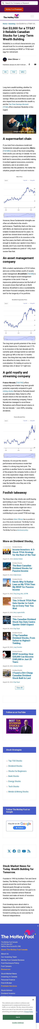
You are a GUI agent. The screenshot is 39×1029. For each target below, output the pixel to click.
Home (5, 24)
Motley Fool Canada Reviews (12, 960)
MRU (22, 72)
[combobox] (19, 3)
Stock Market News (9, 973)
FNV (13, 72)
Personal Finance (8, 980)
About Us (5, 954)
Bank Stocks (13, 776)
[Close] (33, 999)
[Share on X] (32, 64)
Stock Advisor (6, 990)
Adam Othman (13, 59)
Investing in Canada (9, 977)
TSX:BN (30, 274)
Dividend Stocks (15, 766)
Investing (12, 24)
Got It (18, 1017)
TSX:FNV (19, 383)
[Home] (1, 926)
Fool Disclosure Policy (10, 963)
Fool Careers (6, 966)
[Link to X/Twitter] (9, 851)
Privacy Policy (28, 1011)
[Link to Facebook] (14, 851)
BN (5, 72)
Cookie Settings (18, 1023)
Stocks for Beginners (17, 771)
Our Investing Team (9, 957)
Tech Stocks (13, 786)
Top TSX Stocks (15, 761)
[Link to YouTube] (24, 851)
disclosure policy (22, 530)
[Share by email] (35, 64)
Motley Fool (14, 9)
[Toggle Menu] (32, 16)
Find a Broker (6, 983)
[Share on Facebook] (29, 64)
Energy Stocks (14, 781)
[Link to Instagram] (19, 851)
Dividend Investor (8, 993)
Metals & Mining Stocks (18, 791)
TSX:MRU (7, 151)
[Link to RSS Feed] (29, 851)
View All (19, 688)
